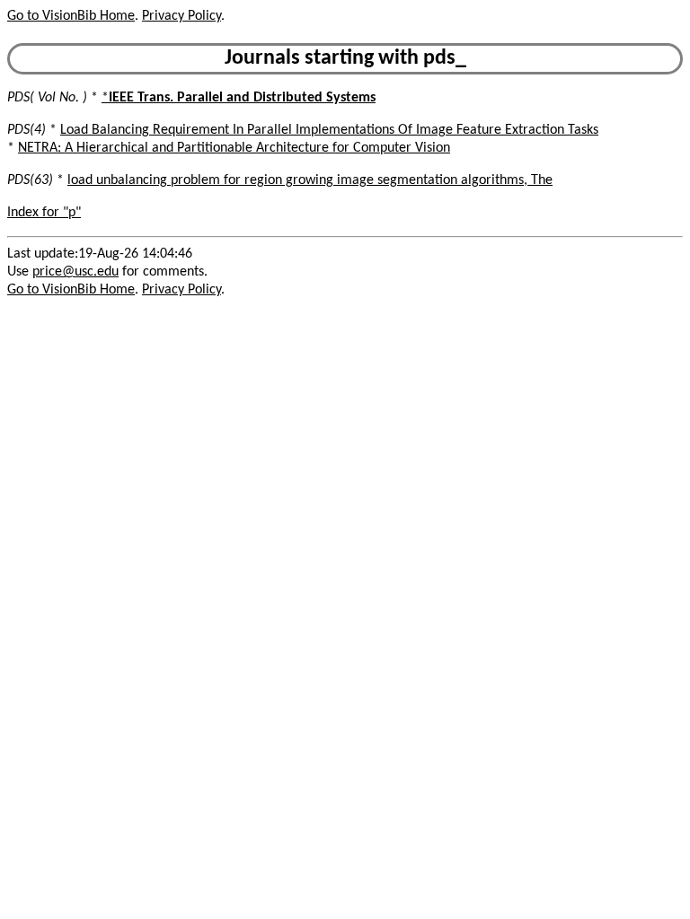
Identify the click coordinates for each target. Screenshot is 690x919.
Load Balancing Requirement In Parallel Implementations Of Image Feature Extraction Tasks (329, 130)
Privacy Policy (181, 16)
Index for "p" (44, 213)
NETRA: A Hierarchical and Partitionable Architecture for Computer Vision (234, 148)
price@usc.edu (75, 272)
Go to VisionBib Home (71, 16)
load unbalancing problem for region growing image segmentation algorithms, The (310, 180)
